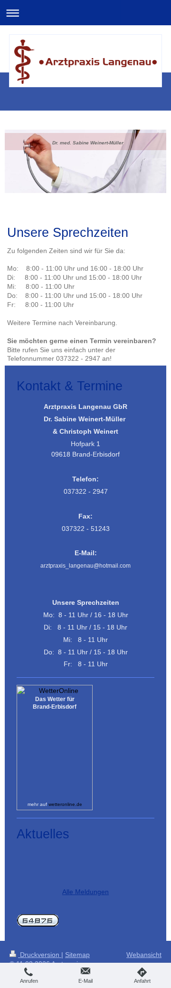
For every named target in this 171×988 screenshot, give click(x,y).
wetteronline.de (65, 804)
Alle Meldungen (85, 892)
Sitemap (77, 954)
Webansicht (144, 954)
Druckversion (39, 954)
